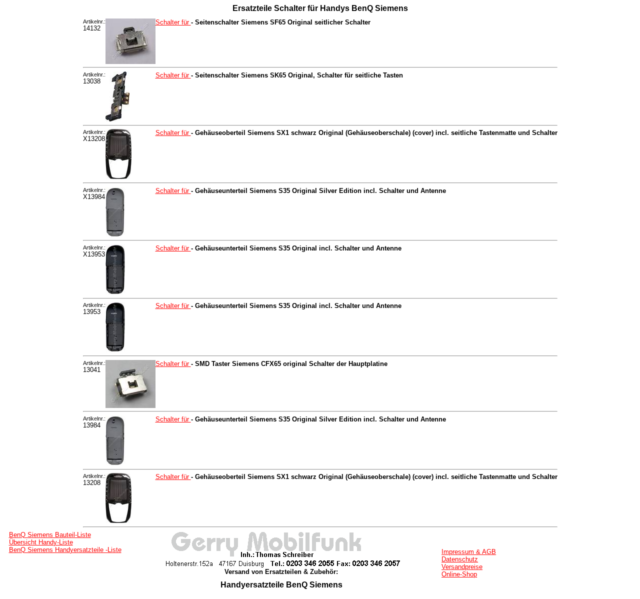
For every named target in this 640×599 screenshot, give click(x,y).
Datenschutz (460, 559)
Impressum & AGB (469, 552)
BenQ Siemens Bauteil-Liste (50, 534)
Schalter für (173, 22)
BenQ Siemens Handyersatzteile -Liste (65, 550)
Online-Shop (459, 574)
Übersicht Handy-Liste (41, 542)
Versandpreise (462, 566)
